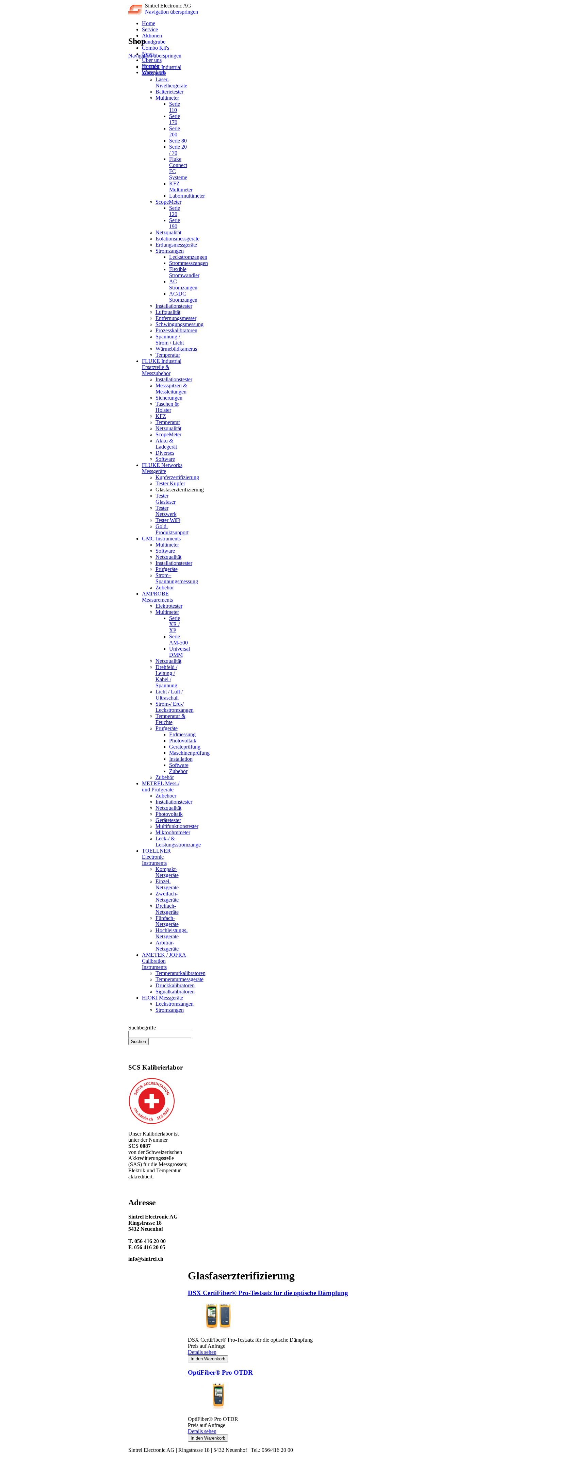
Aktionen (152, 35)
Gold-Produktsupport (172, 529)
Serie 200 (174, 131)
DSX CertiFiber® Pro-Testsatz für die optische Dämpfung (268, 1292)
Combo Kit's (155, 48)
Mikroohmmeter (173, 832)
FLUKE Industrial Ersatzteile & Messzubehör (161, 367)
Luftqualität (168, 312)
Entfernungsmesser (176, 318)
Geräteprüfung (184, 747)
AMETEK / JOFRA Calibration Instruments (164, 961)
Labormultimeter (187, 196)
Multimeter (167, 98)
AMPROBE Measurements (157, 597)
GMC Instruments (161, 538)
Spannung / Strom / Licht (170, 340)
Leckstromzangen (188, 257)
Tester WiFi (168, 520)
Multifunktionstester (177, 826)
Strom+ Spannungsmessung (177, 578)
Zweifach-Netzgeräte (167, 897)
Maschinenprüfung (189, 753)
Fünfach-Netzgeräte (167, 921)
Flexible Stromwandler (184, 272)
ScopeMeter (168, 202)
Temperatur (168, 355)
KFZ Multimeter (181, 186)
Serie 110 (174, 107)
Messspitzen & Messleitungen (171, 389)
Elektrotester (169, 606)
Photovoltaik (182, 740)
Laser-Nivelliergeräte (171, 82)
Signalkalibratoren (175, 991)
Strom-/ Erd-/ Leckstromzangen (175, 707)
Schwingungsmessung (179, 324)
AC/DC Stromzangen (183, 297)
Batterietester (169, 92)
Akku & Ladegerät (166, 444)
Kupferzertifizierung (177, 477)
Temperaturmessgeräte (179, 979)
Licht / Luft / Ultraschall (169, 695)
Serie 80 (178, 141)
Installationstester (174, 306)
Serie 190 (174, 223)
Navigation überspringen (171, 12)
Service (150, 29)
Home (148, 23)
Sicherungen (169, 398)
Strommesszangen (188, 263)
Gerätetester (168, 820)
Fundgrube (153, 42)
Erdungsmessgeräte (176, 245)
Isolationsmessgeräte (177, 238)
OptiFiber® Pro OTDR (220, 1372)
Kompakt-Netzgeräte (167, 872)
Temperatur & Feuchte (170, 719)
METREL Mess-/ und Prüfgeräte (160, 786)
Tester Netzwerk (166, 511)
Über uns (152, 60)
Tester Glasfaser (166, 499)
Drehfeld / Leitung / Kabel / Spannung (166, 676)
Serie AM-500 (178, 639)
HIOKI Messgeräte (162, 998)
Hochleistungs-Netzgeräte (172, 933)
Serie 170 (174, 119)
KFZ (161, 416)
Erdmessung (182, 734)
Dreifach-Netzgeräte (167, 909)
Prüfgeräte (167, 569)
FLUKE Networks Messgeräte (162, 468)
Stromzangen (170, 251)
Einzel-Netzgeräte (167, 884)
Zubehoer (166, 796)
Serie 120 (174, 211)
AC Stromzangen (183, 284)
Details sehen (202, 1352)
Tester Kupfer (170, 483)
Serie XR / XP (174, 624)
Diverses (165, 453)
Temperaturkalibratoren (181, 973)
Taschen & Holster (167, 407)
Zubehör (165, 587)
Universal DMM (179, 652)
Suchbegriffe (142, 1027)
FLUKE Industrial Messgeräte (161, 70)
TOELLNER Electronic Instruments (156, 857)
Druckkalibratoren (175, 985)
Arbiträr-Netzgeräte (167, 946)
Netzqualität (168, 232)
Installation (181, 759)
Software (165, 459)
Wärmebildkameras (176, 349)
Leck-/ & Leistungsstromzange (178, 842)
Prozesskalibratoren (176, 330)
